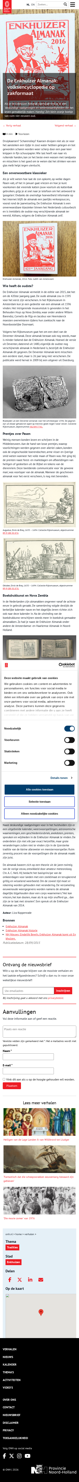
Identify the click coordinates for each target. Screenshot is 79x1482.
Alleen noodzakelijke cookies (39, 813)
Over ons (9, 1399)
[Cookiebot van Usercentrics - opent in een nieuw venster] (59, 665)
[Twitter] (19, 1280)
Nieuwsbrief (11, 1415)
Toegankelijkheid (15, 1438)
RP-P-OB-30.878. (11, 588)
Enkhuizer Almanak (17, 926)
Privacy (8, 1430)
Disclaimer (11, 1423)
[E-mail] (40, 1280)
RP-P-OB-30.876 (11, 533)
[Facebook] (9, 1280)
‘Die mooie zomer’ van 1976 (19, 1218)
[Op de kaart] (39, 1312)
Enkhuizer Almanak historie (21, 930)
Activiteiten (12, 1380)
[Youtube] (27, 1456)
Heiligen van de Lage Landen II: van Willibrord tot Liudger (36, 1139)
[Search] (65, 4)
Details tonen (59, 777)
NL (28, 4)
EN (33, 4)
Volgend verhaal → (65, 125)
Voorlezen (23, 134)
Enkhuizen (13, 1262)
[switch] (69, 740)
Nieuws (8, 1357)
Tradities (12, 1247)
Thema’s (8, 1372)
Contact (9, 1407)
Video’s (8, 1387)
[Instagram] (19, 1456)
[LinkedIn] (30, 1280)
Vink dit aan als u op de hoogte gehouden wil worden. (40, 1079)
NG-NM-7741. (36, 426)
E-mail (7, 1065)
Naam (7, 1051)
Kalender (10, 1364)
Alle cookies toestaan (39, 789)
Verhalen (10, 1349)
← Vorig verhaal (12, 125)
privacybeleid (55, 998)
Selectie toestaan (40, 801)
